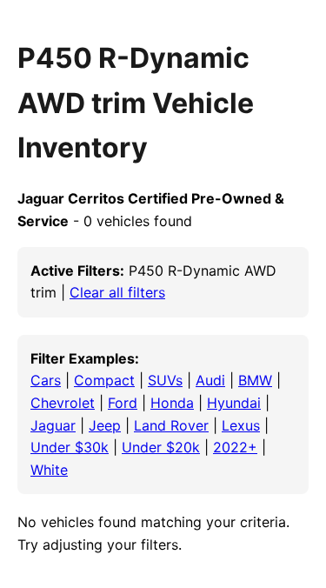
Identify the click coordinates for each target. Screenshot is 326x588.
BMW (255, 380)
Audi (210, 380)
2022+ (235, 447)
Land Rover (171, 425)
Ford (122, 402)
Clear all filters (117, 292)
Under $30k (69, 447)
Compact (104, 380)
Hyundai (234, 402)
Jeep (105, 425)
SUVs (165, 380)
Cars (45, 380)
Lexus (241, 425)
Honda (172, 402)
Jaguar (53, 425)
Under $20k (161, 447)
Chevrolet (62, 402)
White (49, 469)
